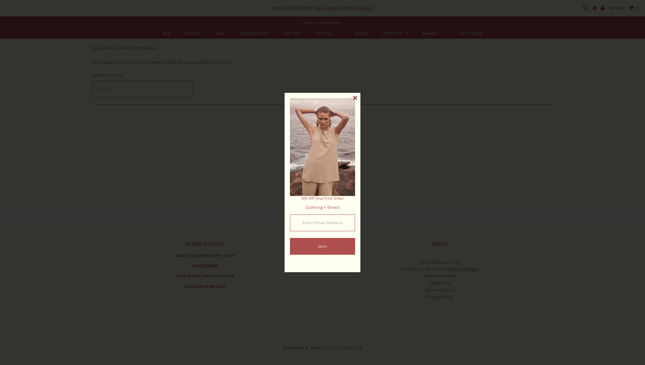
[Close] (355, 98)
